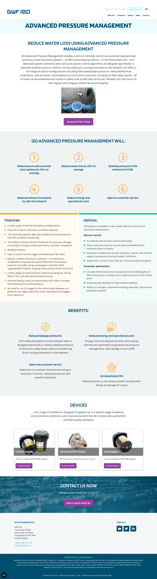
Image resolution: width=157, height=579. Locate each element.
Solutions (121, 15)
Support (108, 9)
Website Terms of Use (51, 575)
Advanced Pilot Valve (78, 121)
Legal (78, 575)
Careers (123, 9)
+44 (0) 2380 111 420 (23, 543)
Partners (116, 9)
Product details (68, 466)
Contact (146, 15)
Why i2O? (111, 15)
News (138, 15)
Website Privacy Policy (68, 575)
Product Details (23, 466)
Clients (130, 15)
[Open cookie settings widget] (4, 575)
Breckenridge (106, 575)
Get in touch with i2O (78, 503)
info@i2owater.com (135, 9)
